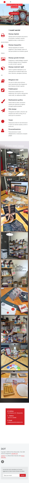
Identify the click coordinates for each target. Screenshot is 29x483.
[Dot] (4, 2)
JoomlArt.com (14, 453)
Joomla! (3, 455)
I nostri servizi (14, 13)
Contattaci (14, 18)
